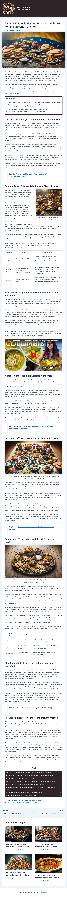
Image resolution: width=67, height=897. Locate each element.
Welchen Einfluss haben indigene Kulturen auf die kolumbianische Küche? (30, 775)
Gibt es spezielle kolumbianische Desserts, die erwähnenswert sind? (28, 772)
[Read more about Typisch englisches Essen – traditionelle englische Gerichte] (18, 834)
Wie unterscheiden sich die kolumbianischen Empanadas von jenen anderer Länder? (31, 788)
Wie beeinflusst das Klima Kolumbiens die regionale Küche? (25, 784)
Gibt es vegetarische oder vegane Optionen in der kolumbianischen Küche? (31, 781)
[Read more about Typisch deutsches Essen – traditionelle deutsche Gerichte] (48, 834)
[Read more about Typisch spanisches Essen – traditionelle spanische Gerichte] (48, 863)
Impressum (44, 892)
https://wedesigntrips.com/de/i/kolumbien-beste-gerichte (24, 800)
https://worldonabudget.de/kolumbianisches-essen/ (22, 802)
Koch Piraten (23, 7)
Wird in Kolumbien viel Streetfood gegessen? (21, 795)
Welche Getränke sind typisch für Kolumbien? (21, 778)
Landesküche (16, 30)
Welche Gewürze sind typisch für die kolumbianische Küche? (26, 792)
